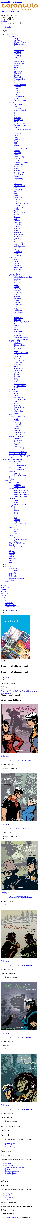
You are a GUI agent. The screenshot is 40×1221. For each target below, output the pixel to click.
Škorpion (17, 89)
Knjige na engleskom (16, 578)
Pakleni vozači (18, 318)
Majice (11, 551)
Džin (15, 131)
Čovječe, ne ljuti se (20, 100)
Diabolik (17, 263)
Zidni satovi (18, 547)
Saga (15, 219)
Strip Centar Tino (19, 440)
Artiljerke (17, 281)
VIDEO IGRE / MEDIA (13, 459)
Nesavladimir (18, 178)
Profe (15, 324)
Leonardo (17, 302)
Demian (16, 48)
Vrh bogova (18, 250)
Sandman (17, 221)
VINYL (8, 564)
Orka (15, 188)
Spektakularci (18, 232)
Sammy (16, 325)
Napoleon (17, 428)
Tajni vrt (16, 238)
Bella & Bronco (19, 283)
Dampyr (16, 46)
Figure (11, 555)
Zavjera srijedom (19, 96)
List (7, 679)
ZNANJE (12, 574)
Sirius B (16, 572)
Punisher (17, 209)
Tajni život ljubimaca (21, 337)
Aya (15, 112)
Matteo (16, 168)
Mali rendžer (18, 269)
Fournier (16, 516)
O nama (7, 1169)
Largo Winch (18, 300)
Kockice (16, 529)
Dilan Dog (17, 423)
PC (10, 477)
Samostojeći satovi (20, 549)
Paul (15, 193)
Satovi (11, 545)
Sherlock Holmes (19, 79)
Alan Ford (17, 40)
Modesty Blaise (19, 172)
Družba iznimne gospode (22, 129)
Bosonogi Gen (18, 120)
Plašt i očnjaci (18, 197)
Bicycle (16, 510)
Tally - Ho (17, 522)
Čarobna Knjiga (19, 448)
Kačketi (12, 553)
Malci (15, 308)
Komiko (16, 444)
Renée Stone (18, 376)
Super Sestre (18, 331)
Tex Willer (17, 92)
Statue (11, 535)
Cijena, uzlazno (32, 691)
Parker (16, 191)
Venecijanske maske (20, 539)
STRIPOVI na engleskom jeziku (20, 456)
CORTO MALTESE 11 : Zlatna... (21, 897)
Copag (16, 512)
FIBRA (12, 102)
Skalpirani (17, 228)
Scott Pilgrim (18, 223)
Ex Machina (18, 133)
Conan (16, 351)
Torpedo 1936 (18, 242)
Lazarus (16, 160)
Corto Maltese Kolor (21, 353)
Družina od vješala (20, 399)
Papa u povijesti (19, 370)
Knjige (16, 570)
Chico (16, 261)
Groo (15, 401)
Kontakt (8, 27)
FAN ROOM (9, 481)
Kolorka (16, 155)
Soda (15, 327)
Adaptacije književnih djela (23, 277)
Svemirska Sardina (20, 384)
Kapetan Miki (18, 267)
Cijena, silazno (6, 693)
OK (3, 660)
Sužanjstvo (17, 87)
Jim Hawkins (18, 358)
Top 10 (16, 240)
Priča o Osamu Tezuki (21, 203)
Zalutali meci (18, 252)
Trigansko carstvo (20, 386)
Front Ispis (17, 442)
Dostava (8, 1163)
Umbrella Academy (20, 246)
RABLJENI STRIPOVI (17, 454)
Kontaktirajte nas (11, 1173)
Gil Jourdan (18, 357)
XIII (15, 378)
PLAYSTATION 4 (15, 461)
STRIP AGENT (14, 275)
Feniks (16, 137)
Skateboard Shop (15, 483)
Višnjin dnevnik (19, 248)
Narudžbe (8, 1195)
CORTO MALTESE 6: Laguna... (21, 1109)
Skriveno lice (18, 83)
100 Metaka (18, 104)
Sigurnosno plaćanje (12, 1171)
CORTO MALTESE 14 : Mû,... (20, 828)
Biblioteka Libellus (20, 42)
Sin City (16, 226)
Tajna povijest (18, 411)
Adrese (7, 1199)
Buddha (16, 122)
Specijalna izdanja (20, 380)
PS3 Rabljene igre (20, 469)
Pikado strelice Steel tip (21, 496)
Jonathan (17, 151)
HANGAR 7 (13, 568)
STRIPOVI (9, 34)
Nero (15, 69)
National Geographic (21, 504)
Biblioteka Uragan (20, 397)
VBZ (15, 450)
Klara (15, 59)
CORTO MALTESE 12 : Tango (20, 760)
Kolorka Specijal (19, 157)
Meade (16, 502)
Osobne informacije (11, 1193)
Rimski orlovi (18, 77)
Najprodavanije (10, 1147)
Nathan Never (18, 67)
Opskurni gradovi (19, 186)
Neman (16, 176)
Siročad (16, 81)
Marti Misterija (19, 424)
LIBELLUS (13, 36)
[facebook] (15, 658)
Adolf (16, 106)
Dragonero (17, 52)
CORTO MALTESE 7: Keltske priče (22, 1037)
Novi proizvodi (10, 1145)
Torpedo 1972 (18, 244)
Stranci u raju (18, 234)
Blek (15, 259)
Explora (16, 355)
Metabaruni (17, 170)
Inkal (15, 147)
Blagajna (11, 2)
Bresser (16, 500)
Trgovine (8, 1177)
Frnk (15, 294)
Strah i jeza (17, 382)
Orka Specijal (18, 190)
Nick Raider (18, 71)
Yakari (16, 388)
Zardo (16, 98)
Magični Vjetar (19, 61)
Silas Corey (17, 224)
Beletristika (13, 576)
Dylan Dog (17, 56)
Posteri (11, 560)
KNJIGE (8, 566)
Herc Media (12, 1217)
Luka (15, 306)
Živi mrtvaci (18, 256)
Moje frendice (18, 312)
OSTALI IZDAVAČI (16, 436)
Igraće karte (13, 506)
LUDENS (12, 257)
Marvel (16, 403)
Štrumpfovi (17, 409)
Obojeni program (19, 432)
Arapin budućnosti (20, 110)
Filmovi (12, 471)
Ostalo (11, 479)
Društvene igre (14, 527)
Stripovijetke (18, 236)
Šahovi (16, 531)
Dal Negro (17, 514)
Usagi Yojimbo (19, 407)
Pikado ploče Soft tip (21, 491)
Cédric (16, 285)
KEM (15, 518)
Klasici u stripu (19, 360)
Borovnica (17, 118)
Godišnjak (17, 139)
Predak (16, 201)
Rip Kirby (17, 217)
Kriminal (17, 158)
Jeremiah (17, 296)
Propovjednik (18, 207)
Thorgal (16, 90)
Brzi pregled (5, 756)
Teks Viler (17, 430)
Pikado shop (13, 489)
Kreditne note (9, 1197)
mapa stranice (9, 1175)
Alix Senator (18, 343)
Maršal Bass (18, 166)
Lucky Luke (18, 304)
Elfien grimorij (18, 292)
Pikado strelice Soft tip (21, 494)
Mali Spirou (18, 310)
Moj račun (4, 2)
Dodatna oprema (19, 487)
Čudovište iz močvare (21, 125)
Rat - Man (17, 215)
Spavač (16, 230)
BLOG (7, 582)
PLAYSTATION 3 (15, 467)
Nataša (16, 314)
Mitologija (17, 537)
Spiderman (17, 405)
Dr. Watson (17, 54)
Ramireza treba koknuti (21, 213)
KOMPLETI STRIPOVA (18, 452)
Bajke (16, 114)
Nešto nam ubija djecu (21, 180)
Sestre (16, 329)
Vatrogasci (17, 335)
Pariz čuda (17, 320)
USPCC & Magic (20, 524)
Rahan (16, 211)
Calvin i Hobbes (19, 123)
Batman (16, 116)
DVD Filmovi (18, 473)
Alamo (16, 38)
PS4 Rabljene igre (20, 465)
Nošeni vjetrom (19, 182)
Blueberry (17, 347)
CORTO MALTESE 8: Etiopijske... (22, 965)
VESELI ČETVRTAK (17, 417)
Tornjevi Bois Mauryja (21, 339)
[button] (20, 12)
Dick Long (17, 289)
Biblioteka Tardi (19, 345)
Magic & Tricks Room (17, 543)
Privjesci (12, 557)
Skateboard (17, 485)
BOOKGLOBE (14, 341)
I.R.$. (15, 57)
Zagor (16, 94)
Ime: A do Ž (14, 691)
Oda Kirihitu (18, 184)
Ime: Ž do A (23, 691)
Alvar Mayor (18, 108)
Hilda (15, 143)
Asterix (16, 393)
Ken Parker (17, 153)
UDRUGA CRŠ (15, 391)
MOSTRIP (13, 390)
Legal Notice (9, 1165)
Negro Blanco (18, 174)
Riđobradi (17, 75)
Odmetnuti (17, 73)
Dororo (16, 127)
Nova (15, 316)
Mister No (17, 65)
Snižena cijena (10, 1143)
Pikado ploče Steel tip (21, 492)
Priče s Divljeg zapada (21, 322)
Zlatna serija (18, 434)
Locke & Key (18, 164)
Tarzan (16, 413)
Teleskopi (12, 498)
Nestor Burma (18, 368)
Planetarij (17, 195)
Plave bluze (17, 372)
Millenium (17, 364)
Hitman (16, 145)
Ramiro (16, 374)
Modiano (17, 520)
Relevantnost (5, 691)
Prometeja (17, 205)
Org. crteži (13, 558)
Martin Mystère (19, 63)
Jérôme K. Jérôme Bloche (22, 149)
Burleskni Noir (19, 44)
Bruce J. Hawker (19, 349)
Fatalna (16, 135)
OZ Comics (13, 415)
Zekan (16, 254)
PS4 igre (16, 463)
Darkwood (17, 438)
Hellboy (16, 141)
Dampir (16, 421)
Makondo (17, 446)
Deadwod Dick (19, 50)
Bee (15, 508)
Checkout (4, 21)
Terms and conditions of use (14, 1167)
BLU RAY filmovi (20, 475)
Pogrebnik (17, 199)
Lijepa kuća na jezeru (21, 162)
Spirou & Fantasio (20, 85)
